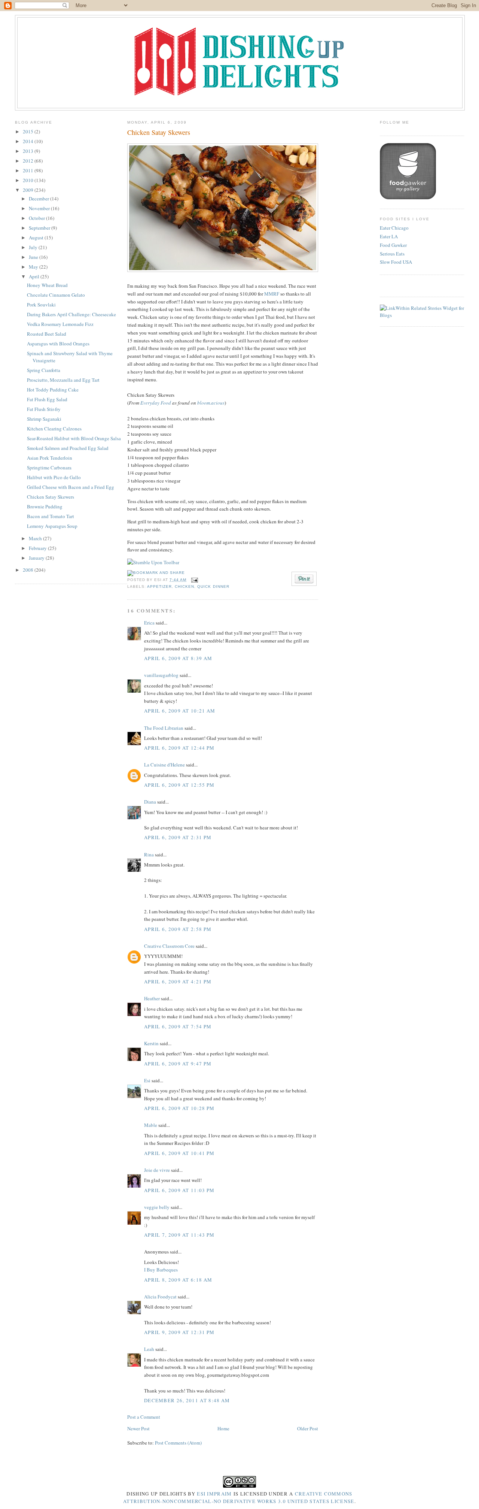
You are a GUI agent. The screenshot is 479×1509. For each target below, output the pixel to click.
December (39, 198)
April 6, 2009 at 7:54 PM (177, 1026)
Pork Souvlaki (41, 304)
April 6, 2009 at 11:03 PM (179, 1190)
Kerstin (151, 1043)
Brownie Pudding (44, 506)
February (38, 548)
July (34, 247)
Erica (149, 622)
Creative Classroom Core (169, 946)
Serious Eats (392, 253)
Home (223, 1428)
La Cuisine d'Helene (164, 764)
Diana (150, 801)
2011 (28, 170)
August (37, 237)
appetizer (159, 586)
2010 (28, 180)
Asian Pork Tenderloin (49, 457)
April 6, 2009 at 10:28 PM (179, 1108)
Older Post (307, 1428)
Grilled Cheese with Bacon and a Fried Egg (70, 487)
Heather (152, 998)
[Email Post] (193, 580)
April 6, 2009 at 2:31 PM (177, 837)
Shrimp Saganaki (44, 418)
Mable (150, 1125)
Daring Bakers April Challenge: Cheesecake (71, 314)
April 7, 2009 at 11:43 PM (179, 1234)
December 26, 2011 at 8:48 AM (187, 1400)
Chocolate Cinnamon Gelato (56, 294)
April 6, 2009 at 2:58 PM (177, 929)
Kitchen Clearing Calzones (54, 428)
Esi (147, 1080)
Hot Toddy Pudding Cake (53, 389)
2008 (28, 569)
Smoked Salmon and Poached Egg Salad (68, 448)
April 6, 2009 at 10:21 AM (180, 710)
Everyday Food (155, 402)
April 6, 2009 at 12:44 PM (179, 747)
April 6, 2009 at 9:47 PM (177, 1063)
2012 (28, 160)
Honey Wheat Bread (47, 285)
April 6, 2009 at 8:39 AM (178, 658)
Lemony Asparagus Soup (52, 526)
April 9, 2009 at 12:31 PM (179, 1332)
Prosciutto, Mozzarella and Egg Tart (63, 380)
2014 (28, 141)
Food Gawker (393, 245)
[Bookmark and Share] (156, 573)
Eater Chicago (394, 227)
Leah (149, 1349)
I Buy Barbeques (161, 1269)
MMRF (271, 293)
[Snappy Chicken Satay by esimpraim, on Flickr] (222, 270)
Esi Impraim (214, 1493)
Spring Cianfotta (43, 370)
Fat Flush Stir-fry (44, 409)
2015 (28, 131)
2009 (28, 190)
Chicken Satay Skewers (50, 496)
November (40, 208)
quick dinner (213, 586)
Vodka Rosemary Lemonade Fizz (60, 324)
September (40, 227)
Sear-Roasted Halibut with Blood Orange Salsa (74, 438)
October (37, 218)
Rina (149, 854)
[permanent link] (153, 562)
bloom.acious (211, 402)
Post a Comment (143, 1416)
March (36, 538)
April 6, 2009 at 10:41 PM (179, 1153)
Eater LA (389, 236)
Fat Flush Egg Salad (47, 399)
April (34, 276)
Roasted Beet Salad (46, 333)
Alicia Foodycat (160, 1296)
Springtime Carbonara (49, 467)
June (34, 257)
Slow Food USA (396, 261)
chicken (184, 586)
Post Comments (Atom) (178, 1442)
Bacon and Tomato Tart (50, 516)
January (37, 557)
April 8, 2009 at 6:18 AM (178, 1279)
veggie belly (157, 1207)
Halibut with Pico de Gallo (54, 477)
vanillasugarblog (161, 675)
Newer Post (138, 1428)
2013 (28, 151)
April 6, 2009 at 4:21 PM (177, 981)
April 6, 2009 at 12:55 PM (179, 784)
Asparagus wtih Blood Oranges (58, 343)
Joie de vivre (157, 1170)
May (34, 266)
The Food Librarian (163, 728)
